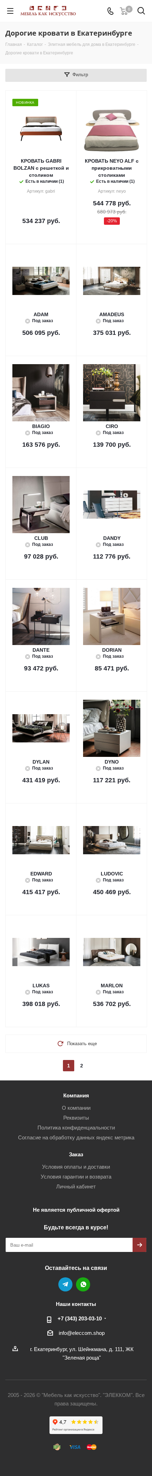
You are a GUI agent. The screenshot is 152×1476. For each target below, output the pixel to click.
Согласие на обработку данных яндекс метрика (76, 1137)
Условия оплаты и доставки (76, 1167)
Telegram (65, 1284)
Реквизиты (76, 1118)
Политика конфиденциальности (76, 1128)
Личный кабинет (76, 1186)
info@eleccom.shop (82, 1333)
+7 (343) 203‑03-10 (80, 1318)
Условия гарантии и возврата (76, 1177)
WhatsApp (83, 1284)
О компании (76, 1108)
